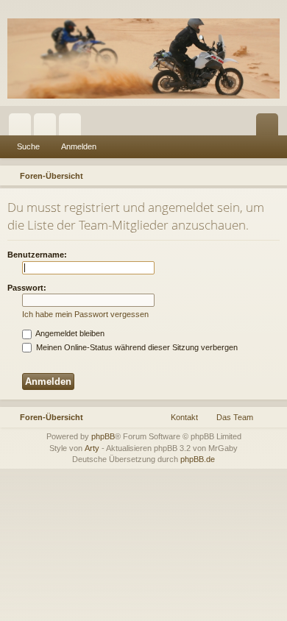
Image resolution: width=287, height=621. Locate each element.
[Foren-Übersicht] (143, 58)
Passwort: (26, 287)
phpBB (103, 436)
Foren (48, 127)
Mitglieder (73, 127)
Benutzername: (37, 254)
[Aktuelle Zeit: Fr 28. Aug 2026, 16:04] (254, 176)
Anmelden (78, 146)
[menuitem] (273, 176)
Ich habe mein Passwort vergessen (85, 314)
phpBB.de (197, 459)
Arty (92, 448)
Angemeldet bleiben (69, 333)
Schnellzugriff (23, 127)
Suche (28, 146)
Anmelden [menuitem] (270, 127)
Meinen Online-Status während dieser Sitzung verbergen (136, 347)
